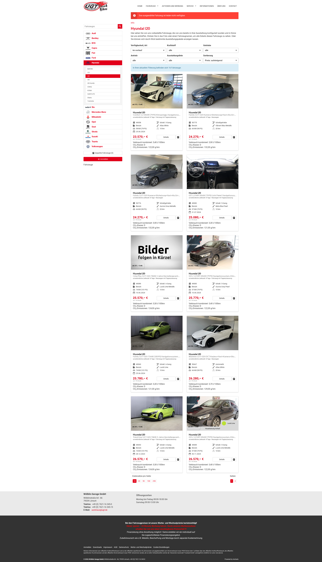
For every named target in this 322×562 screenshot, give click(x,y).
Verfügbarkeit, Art (139, 45)
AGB (115, 547)
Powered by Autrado (231, 559)
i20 (88, 76)
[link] (178, 137)
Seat (93, 127)
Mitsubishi (96, 117)
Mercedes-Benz (98, 112)
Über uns (221, 6)
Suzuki (94, 136)
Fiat (93, 53)
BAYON (90, 69)
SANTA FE (91, 94)
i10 (88, 72)
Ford (93, 58)
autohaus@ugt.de (99, 510)
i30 (88, 80)
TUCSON (90, 101)
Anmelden (87, 547)
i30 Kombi (90, 83)
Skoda (94, 131)
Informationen (207, 6)
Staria (89, 98)
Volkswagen (97, 146)
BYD (93, 43)
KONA (89, 90)
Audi (93, 33)
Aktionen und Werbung (172, 6)
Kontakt (233, 6)
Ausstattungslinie (175, 55)
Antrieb (134, 55)
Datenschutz (124, 547)
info (132, 23)
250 (154, 481)
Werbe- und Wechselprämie (141, 547)
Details (166, 137)
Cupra (94, 48)
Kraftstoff (171, 45)
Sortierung (208, 55)
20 (139, 481)
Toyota (94, 141)
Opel (93, 122)
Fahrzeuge (151, 6)
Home (139, 6)
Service (190, 6)
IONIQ (89, 87)
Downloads (97, 547)
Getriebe (207, 45)
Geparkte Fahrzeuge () (104, 153)
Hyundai (95, 63)
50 (144, 481)
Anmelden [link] (104, 159)
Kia (93, 107)
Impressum (107, 547)
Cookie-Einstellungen (161, 547)
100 (148, 481)
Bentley (94, 38)
